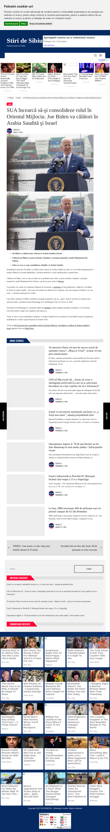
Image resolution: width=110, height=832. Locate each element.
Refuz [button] (23, 24)
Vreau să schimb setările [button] (40, 24)
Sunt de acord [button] (11, 24)
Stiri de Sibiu (25, 40)
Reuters (61, 281)
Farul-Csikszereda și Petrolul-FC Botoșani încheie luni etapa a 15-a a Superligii (37, 608)
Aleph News (29, 328)
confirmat (57, 287)
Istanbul (47, 308)
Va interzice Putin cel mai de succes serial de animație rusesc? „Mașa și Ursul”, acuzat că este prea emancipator (75, 350)
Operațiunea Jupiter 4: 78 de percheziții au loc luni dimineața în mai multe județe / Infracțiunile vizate (75, 447)
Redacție (16, 130)
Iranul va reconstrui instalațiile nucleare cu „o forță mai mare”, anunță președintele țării (40, 584)
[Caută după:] (40, 569)
